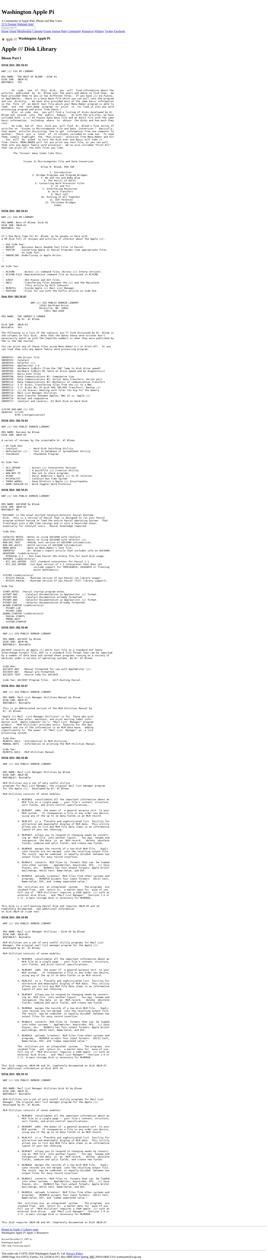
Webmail (22, 24)
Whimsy (99, 31)
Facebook (119, 31)
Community (74, 31)
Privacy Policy (74, 1253)
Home (5, 31)
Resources (88, 31)
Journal (56, 31)
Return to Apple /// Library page (19, 1229)
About (12, 31)
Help (64, 31)
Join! (31, 24)
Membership (24, 31)
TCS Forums (8, 24)
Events (47, 31)
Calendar (37, 31)
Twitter (109, 31)
